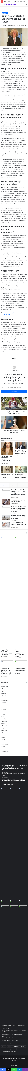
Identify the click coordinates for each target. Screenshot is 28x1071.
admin (4, 25)
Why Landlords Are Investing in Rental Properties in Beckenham (20, 671)
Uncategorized (5, 751)
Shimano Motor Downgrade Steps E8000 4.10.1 (18, 500)
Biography (8, 10)
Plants (3, 732)
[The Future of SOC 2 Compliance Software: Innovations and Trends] (21, 592)
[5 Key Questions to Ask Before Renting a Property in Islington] (6, 524)
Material (9, 1046)
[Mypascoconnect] (10, 4)
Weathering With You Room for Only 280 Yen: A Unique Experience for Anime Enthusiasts (18, 509)
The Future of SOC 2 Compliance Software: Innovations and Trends (20, 653)
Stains (14, 1049)
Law (3, 716)
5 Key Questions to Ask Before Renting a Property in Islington (18, 524)
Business (4, 693)
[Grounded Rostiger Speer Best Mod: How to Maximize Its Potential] (6, 517)
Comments (23, 485)
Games (24, 1063)
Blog (3, 691)
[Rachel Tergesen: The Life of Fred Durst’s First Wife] (7, 469)
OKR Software (16, 1046)
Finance (4, 705)
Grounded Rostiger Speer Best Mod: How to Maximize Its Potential (18, 517)
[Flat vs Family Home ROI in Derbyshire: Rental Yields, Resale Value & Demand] (14, 961)
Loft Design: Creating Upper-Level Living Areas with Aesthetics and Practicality (13, 1043)
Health (3, 712)
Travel (3, 746)
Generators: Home (5, 1034)
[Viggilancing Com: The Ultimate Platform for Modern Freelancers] (7, 592)
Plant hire (4, 730)
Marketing (4, 721)
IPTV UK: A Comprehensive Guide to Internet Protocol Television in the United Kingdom (13, 1037)
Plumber (4, 735)
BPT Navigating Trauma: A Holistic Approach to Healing (20, 476)
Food (3, 707)
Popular (4, 485)
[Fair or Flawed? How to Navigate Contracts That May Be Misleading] (23, 907)
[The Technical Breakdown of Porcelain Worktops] (23, 902)
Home (4, 10)
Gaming (4, 709)
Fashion (4, 702)
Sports (3, 739)
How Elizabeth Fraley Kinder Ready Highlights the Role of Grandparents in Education (7, 459)
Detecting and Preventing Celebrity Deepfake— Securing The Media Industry (14, 1031)
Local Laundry (15, 1040)
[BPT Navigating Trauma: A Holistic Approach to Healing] (21, 469)
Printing (4, 737)
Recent (13, 485)
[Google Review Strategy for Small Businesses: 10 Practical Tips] (5, 790)
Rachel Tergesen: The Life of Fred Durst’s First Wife (7, 476)
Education (4, 695)
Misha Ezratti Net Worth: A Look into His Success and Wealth (21, 452)
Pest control (5, 725)
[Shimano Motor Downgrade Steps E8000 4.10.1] (6, 502)
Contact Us (14, 1065)
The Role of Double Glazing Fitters (9, 1051)
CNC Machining (5, 1028)
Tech (3, 742)
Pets (3, 728)
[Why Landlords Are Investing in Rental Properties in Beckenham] (21, 663)
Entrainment (5, 700)
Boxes (14, 1025)
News (3, 723)
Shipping (23, 1046)
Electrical (4, 698)
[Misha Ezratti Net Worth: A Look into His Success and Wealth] (21, 445)
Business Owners (21, 1025)
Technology (5, 744)
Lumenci (4, 1046)
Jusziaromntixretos (6, 1040)
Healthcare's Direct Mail (17, 1034)
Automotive (5, 686)
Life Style (4, 718)
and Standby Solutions (6, 1025)
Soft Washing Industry (6, 1049)
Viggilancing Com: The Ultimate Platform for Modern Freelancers (6, 652)
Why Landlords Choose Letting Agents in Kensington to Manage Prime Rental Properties (7, 672)
